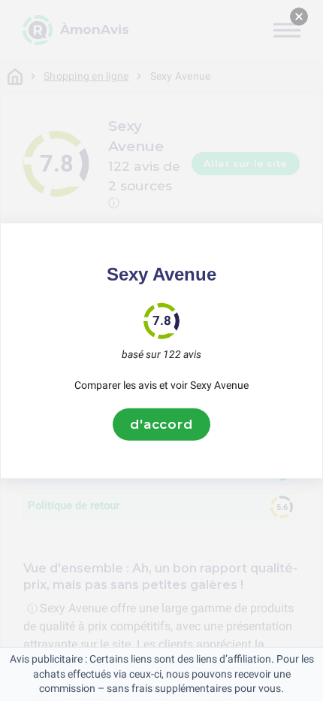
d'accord (161, 424)
